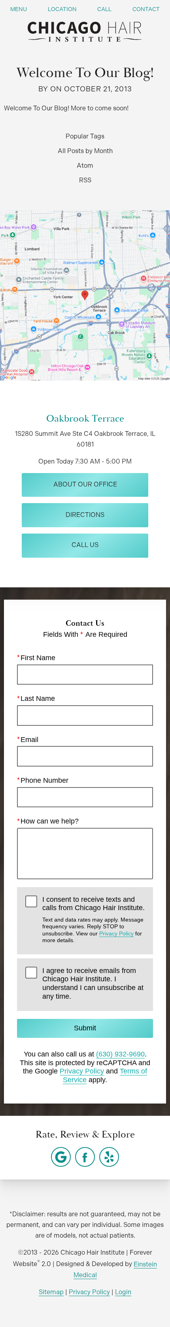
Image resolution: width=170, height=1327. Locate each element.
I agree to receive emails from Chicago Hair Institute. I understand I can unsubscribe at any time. (93, 983)
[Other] (61, 1157)
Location (62, 9)
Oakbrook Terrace (85, 419)
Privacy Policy (116, 933)
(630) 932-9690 (120, 1054)
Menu (18, 9)
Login (123, 1292)
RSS (85, 180)
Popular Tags (85, 136)
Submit (85, 1028)
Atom (85, 165)
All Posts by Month (85, 151)
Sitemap (51, 1292)
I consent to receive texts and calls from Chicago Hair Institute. (93, 919)
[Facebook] (85, 1157)
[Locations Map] (85, 295)
